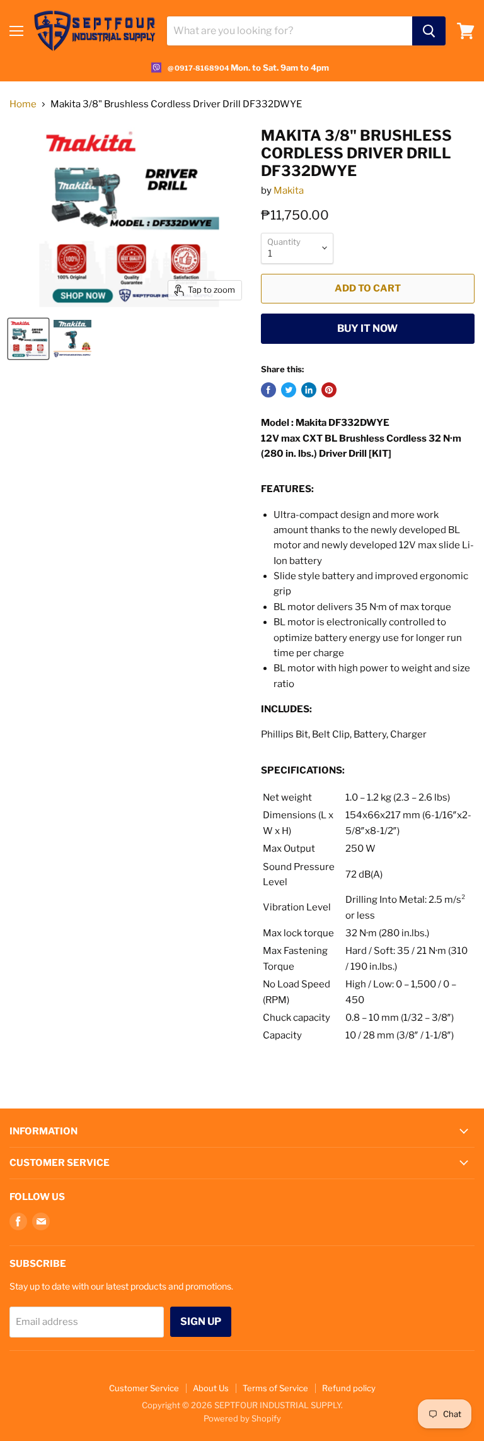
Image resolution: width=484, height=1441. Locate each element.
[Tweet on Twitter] (288, 389)
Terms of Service (275, 1388)
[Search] (429, 30)
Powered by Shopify (242, 1418)
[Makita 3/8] (28, 339)
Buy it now (367, 328)
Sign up (200, 1321)
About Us (211, 1388)
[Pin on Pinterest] (329, 389)
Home (23, 104)
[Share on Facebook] (268, 389)
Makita (289, 190)
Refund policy (349, 1388)
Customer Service (144, 1388)
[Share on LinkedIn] (308, 389)
